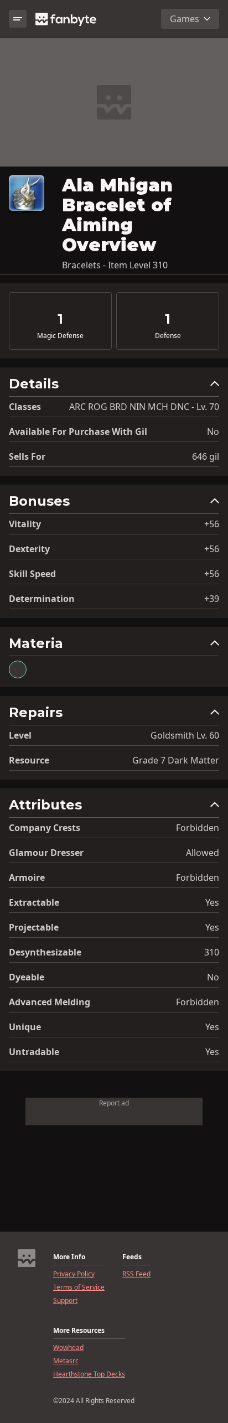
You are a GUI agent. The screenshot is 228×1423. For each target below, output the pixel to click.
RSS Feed (136, 1274)
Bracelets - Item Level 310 (115, 265)
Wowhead (68, 1347)
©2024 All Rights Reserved (93, 1400)
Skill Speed (32, 573)
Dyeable (26, 977)
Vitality (25, 523)
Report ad (114, 1103)
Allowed (202, 852)
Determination (42, 598)
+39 (211, 598)
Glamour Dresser (46, 852)
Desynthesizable (45, 952)
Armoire (27, 877)
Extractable (34, 902)
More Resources (79, 1330)
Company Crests (44, 827)
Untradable (34, 1051)
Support (65, 1300)
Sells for (27, 456)
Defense (168, 335)
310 (211, 952)
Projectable (34, 927)
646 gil (205, 456)
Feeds (132, 1257)
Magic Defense (60, 335)
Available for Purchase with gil (78, 431)
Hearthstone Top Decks (89, 1374)
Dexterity (29, 548)
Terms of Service (79, 1287)
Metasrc (66, 1361)
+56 (211, 523)
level (20, 735)
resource (29, 760)
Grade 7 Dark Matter (175, 760)
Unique (25, 1026)
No (213, 431)
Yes (212, 902)
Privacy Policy (74, 1274)
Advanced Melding (49, 1001)
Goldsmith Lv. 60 (185, 735)
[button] (114, 386)
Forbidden (197, 827)
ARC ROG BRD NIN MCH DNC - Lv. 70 (144, 406)
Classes (25, 406)
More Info (69, 1257)
